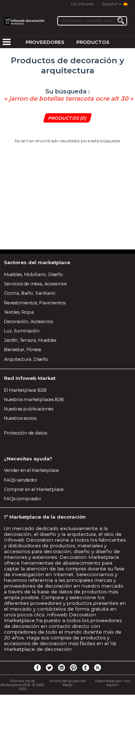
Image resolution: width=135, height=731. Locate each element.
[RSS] (98, 667)
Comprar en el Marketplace (34, 489)
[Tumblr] (86, 667)
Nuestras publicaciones (28, 409)
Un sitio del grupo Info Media (67, 683)
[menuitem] (6, 42)
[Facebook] (37, 667)
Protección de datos (25, 433)
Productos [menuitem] (92, 42)
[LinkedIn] (62, 667)
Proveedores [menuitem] (45, 42)
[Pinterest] (73, 667)
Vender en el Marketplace (31, 470)
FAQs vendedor (20, 480)
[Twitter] (49, 667)
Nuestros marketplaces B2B (34, 399)
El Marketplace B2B (25, 390)
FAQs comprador (22, 498)
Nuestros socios (20, 418)
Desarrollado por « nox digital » (112, 683)
